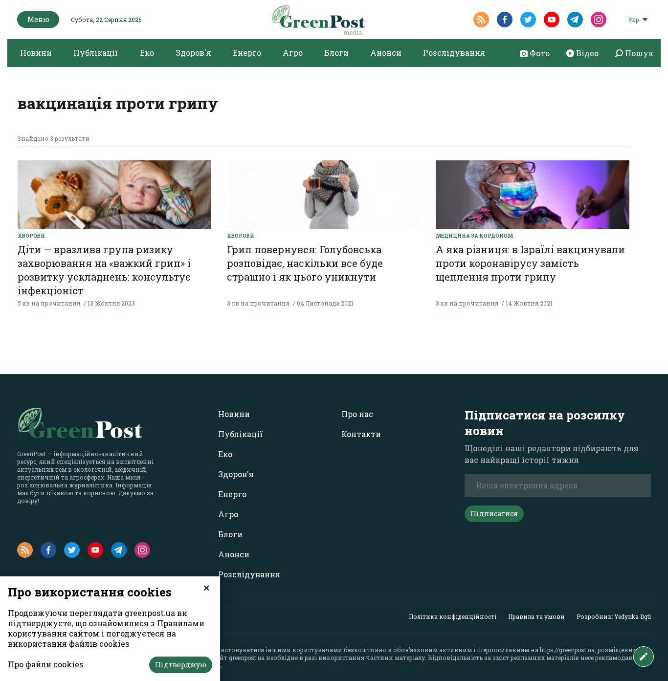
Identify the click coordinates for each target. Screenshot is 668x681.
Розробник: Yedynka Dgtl (614, 616)
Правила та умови (536, 616)
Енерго (247, 52)
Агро (293, 52)
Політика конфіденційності (452, 616)
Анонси (385, 52)
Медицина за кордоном (474, 236)
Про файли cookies (45, 664)
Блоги (336, 52)
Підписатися (494, 513)
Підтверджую (180, 664)
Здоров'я (193, 52)
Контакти (361, 434)
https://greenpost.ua (567, 650)
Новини (36, 52)
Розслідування (454, 52)
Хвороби (31, 236)
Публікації (95, 52)
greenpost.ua (247, 657)
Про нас (357, 414)
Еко (147, 52)
